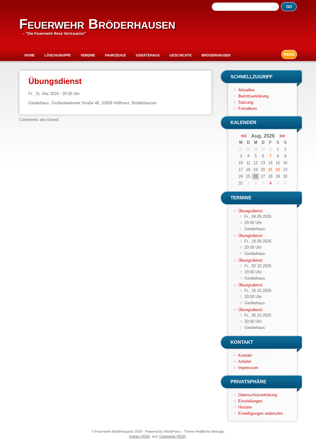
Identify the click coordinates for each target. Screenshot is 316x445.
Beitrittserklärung (253, 96)
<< (244, 136)
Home (29, 55)
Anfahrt (244, 361)
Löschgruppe (57, 55)
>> (282, 136)
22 (278, 169)
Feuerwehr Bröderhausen (97, 24)
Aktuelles (246, 90)
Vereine (88, 55)
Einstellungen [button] (250, 401)
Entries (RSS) (139, 436)
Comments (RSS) (172, 436)
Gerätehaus (148, 55)
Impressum (248, 367)
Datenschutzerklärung (257, 395)
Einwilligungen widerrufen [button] (260, 413)
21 (270, 169)
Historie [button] (245, 407)
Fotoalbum (247, 108)
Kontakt (245, 355)
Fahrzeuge (115, 55)
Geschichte (180, 55)
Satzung (245, 102)
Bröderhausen (216, 55)
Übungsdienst (250, 211)
